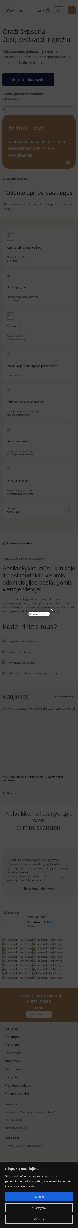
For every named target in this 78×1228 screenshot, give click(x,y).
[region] (39, 1195)
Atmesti (39, 1219)
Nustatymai (39, 1208)
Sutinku (39, 1196)
